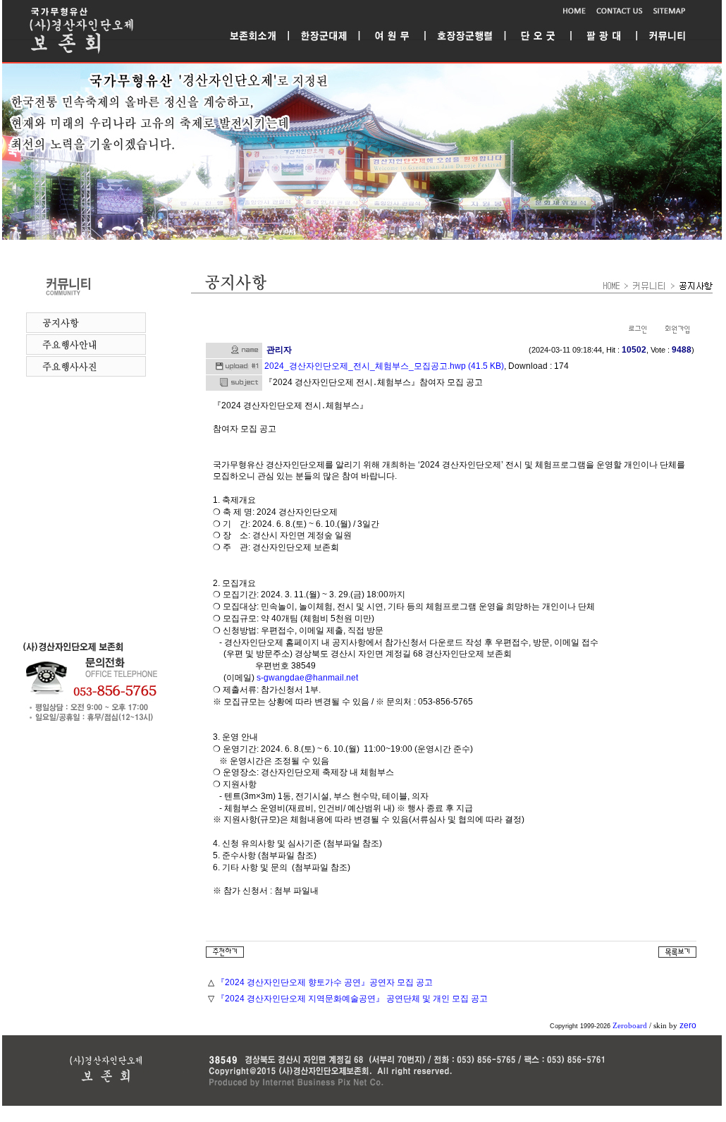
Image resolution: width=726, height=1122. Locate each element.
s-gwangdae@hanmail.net (307, 678)
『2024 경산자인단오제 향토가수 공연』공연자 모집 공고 (324, 982)
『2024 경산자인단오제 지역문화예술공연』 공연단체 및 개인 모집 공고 (352, 999)
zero (687, 1025)
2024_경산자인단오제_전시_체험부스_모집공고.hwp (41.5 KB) (384, 366)
